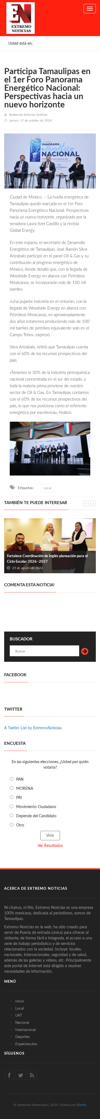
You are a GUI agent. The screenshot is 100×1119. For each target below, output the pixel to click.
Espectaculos (26, 1043)
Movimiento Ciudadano (36, 807)
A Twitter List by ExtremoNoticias (33, 727)
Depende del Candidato (36, 816)
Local (47, 488)
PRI (19, 798)
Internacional (25, 1029)
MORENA (24, 789)
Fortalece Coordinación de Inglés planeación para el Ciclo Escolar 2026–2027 (47, 559)
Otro (20, 825)
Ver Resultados (50, 846)
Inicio (19, 1001)
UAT (18, 1015)
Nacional (22, 1022)
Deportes (22, 1036)
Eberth (81, 1105)
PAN (20, 779)
